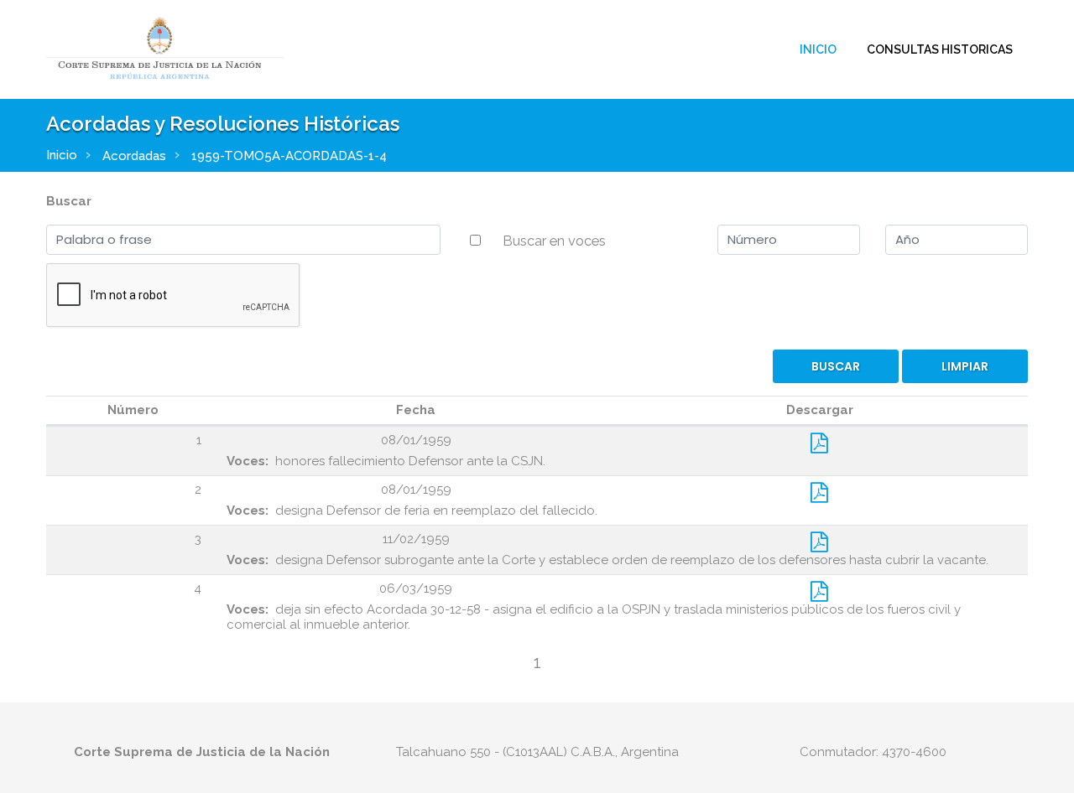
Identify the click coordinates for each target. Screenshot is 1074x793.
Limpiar (964, 366)
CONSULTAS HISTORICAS (940, 49)
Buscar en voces (554, 240)
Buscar (68, 201)
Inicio (818, 49)
